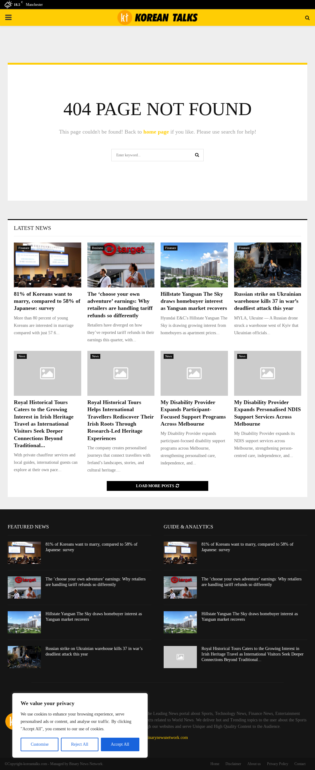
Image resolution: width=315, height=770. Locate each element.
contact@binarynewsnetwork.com (158, 737)
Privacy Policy (277, 764)
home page (156, 132)
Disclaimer (233, 764)
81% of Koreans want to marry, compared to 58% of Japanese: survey (47, 301)
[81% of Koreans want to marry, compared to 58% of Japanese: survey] (47, 265)
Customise (40, 744)
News (21, 356)
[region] (80, 725)
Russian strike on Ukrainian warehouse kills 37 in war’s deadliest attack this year (267, 301)
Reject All (79, 744)
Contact (299, 764)
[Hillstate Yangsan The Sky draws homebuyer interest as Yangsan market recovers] (194, 265)
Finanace (23, 248)
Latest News (32, 228)
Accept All (120, 744)
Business (97, 248)
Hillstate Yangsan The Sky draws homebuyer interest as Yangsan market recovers (194, 301)
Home (214, 764)
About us (254, 764)
